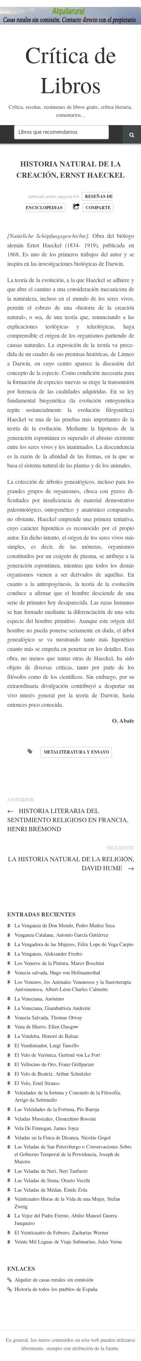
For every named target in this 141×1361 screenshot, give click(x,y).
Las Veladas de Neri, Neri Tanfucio (50, 1170)
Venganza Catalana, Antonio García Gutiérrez (61, 934)
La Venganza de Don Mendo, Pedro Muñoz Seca (64, 925)
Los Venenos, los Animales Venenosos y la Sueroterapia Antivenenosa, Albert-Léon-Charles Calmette (72, 985)
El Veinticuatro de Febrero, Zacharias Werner (61, 1232)
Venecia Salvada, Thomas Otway (48, 1017)
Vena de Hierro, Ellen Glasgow (46, 1026)
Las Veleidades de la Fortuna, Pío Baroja (56, 1109)
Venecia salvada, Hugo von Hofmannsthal (57, 972)
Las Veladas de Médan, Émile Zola (50, 1189)
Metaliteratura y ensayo (76, 752)
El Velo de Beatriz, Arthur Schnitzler (52, 1073)
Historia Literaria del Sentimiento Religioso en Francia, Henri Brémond (67, 819)
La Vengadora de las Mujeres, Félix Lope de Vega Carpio (73, 944)
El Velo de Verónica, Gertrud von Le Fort (57, 1054)
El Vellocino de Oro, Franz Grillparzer (54, 1064)
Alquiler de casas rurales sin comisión (53, 1279)
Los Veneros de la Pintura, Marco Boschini (59, 963)
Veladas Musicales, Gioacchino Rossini (55, 1118)
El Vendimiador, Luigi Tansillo (46, 1045)
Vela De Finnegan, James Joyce (46, 1128)
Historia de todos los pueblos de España (55, 1289)
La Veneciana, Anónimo (39, 998)
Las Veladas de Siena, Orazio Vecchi (52, 1180)
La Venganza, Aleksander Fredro (48, 953)
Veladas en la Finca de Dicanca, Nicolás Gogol (62, 1137)
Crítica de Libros (70, 69)
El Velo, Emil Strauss (37, 1083)
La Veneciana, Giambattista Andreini (52, 1008)
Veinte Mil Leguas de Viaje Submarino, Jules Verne (68, 1241)
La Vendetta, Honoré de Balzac (46, 1035)
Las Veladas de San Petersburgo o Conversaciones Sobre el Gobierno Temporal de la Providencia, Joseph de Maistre (73, 1153)
